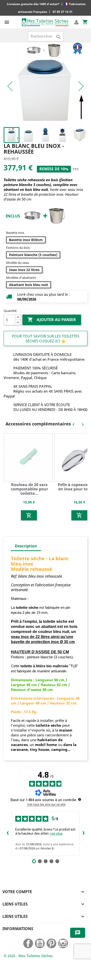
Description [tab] (26, 546)
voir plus (56, 833)
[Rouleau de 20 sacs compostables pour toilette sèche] (29, 456)
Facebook (28, 943)
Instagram (63, 943)
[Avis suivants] (83, 833)
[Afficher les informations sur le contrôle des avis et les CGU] (80, 799)
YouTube (40, 943)
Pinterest (51, 943)
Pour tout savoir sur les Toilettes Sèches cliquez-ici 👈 (45, 338)
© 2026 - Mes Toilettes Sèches (28, 955)
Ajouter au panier (51, 320)
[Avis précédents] (7, 833)
